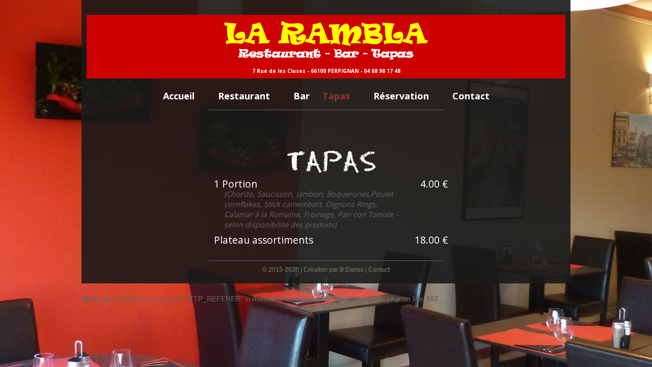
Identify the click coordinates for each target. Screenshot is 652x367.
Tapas (336, 96)
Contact (471, 96)
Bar (301, 96)
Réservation (401, 96)
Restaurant (244, 96)
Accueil (179, 96)
